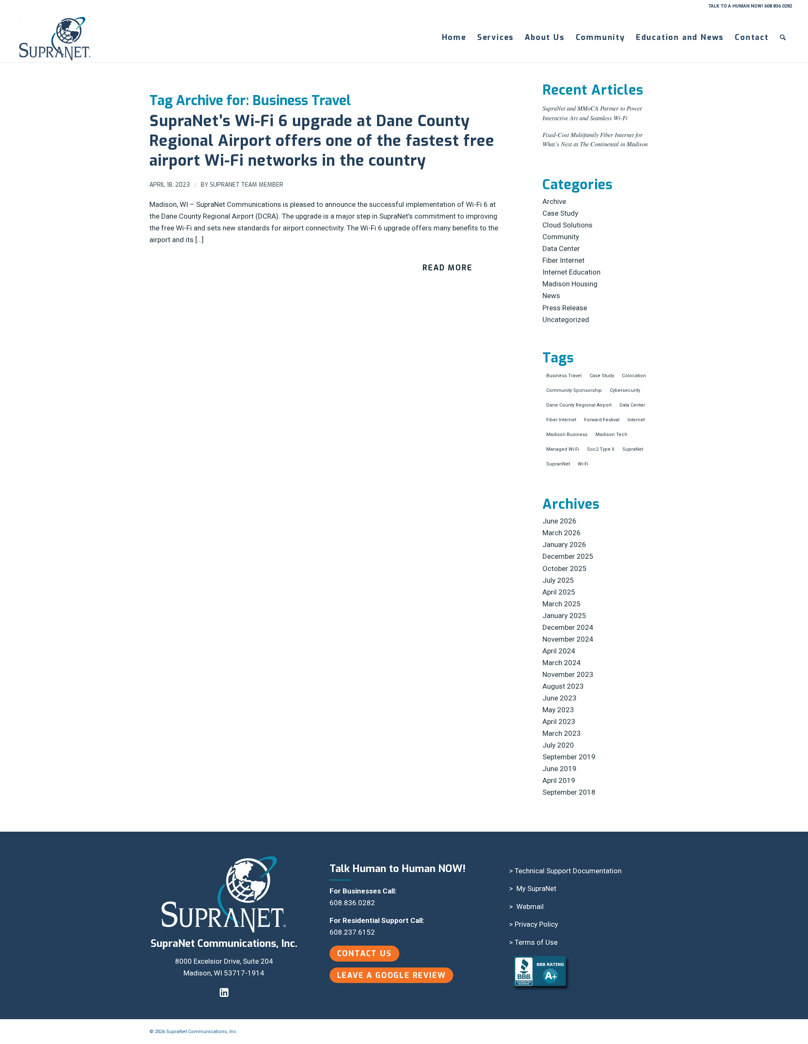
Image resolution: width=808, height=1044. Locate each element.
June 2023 (559, 698)
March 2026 (561, 533)
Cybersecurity (625, 390)
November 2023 (567, 674)
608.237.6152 (352, 932)
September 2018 (568, 792)
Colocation (634, 375)
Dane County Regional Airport (578, 405)
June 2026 (559, 521)
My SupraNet (536, 888)
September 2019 (568, 757)
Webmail (530, 906)
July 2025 (558, 580)
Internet (636, 420)
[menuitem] (454, 37)
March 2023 (561, 733)
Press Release (564, 308)
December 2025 (567, 556)
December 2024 (567, 627)
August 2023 (563, 686)
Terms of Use (536, 942)
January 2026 (564, 544)
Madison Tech (611, 434)
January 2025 (564, 615)
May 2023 (558, 710)
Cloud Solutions (567, 225)
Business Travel (564, 375)
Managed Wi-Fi (562, 449)
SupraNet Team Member (246, 185)
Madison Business (566, 434)
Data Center (561, 248)
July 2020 (558, 745)
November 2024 (567, 639)
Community (560, 237)
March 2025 (561, 604)
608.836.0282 (352, 903)
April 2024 (558, 651)
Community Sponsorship (574, 390)
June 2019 (559, 768)
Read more (447, 268)
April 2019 (558, 780)
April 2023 (558, 721)
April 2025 (558, 592)
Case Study (560, 213)
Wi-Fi (583, 464)
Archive (554, 201)
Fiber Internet (563, 260)
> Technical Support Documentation (565, 871)
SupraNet (632, 449)
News (551, 295)
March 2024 (561, 662)
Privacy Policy (536, 924)
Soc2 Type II (600, 449)
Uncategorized (565, 319)
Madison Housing (570, 284)
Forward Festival (601, 420)
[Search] (783, 37)
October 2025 (564, 568)
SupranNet (558, 464)
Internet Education (571, 272)
